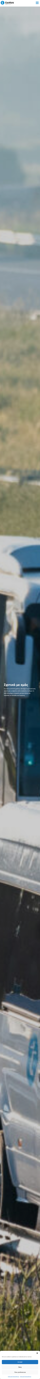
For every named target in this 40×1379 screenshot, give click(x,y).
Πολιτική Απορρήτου (13, 1376)
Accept (20, 1362)
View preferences (20, 1372)
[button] (37, 1353)
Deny (20, 1367)
